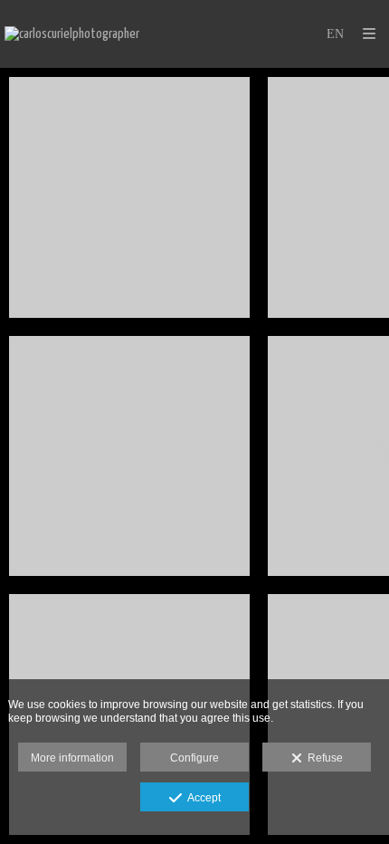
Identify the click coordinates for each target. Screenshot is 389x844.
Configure (194, 758)
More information (72, 758)
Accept (201, 797)
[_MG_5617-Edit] (129, 197)
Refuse (322, 758)
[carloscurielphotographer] (72, 34)
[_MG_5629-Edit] (129, 456)
